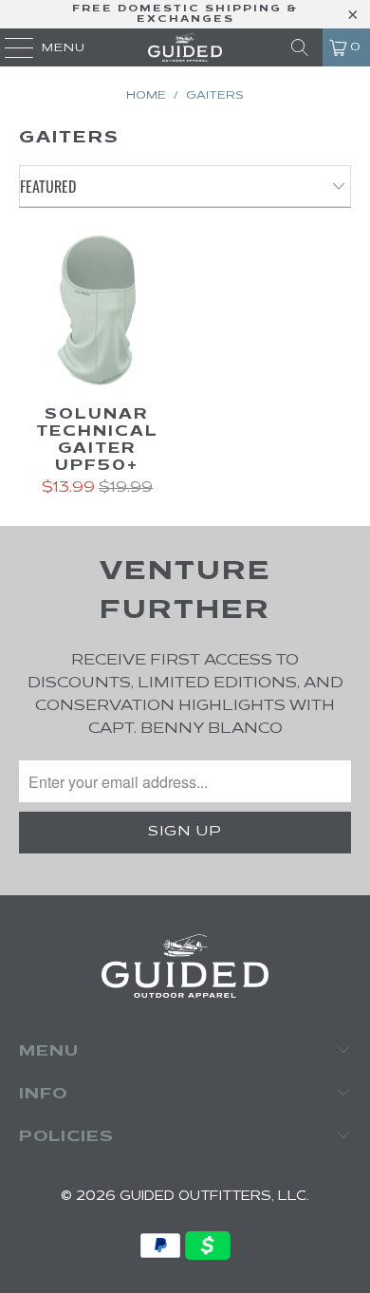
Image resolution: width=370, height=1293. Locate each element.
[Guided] (185, 47)
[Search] (300, 47)
